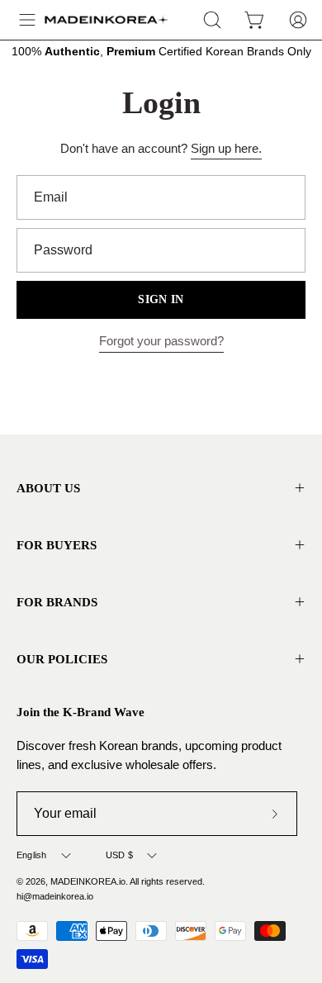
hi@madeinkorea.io (55, 896)
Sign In (160, 299)
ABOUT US (48, 488)
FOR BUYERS (57, 545)
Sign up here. (226, 148)
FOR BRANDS (57, 602)
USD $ (119, 855)
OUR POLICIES (62, 659)
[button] (212, 20)
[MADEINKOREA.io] (106, 20)
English (32, 855)
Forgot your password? (161, 341)
